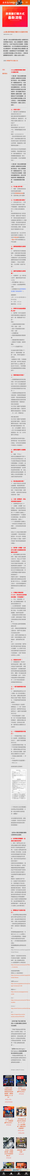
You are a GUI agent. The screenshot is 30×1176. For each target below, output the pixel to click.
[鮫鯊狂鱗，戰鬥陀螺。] (21, 1138)
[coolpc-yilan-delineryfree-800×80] (15, 1169)
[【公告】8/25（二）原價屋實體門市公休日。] (21, 1076)
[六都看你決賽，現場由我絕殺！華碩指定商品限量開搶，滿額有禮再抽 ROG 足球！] (8, 1076)
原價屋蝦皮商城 (19, 193)
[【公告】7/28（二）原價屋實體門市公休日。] (8, 1107)
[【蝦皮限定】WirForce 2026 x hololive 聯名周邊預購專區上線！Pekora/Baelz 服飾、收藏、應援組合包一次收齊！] (8, 1163)
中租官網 (15, 237)
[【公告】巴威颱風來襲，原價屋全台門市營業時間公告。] (8, 1138)
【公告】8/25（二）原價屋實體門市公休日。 (21, 1089)
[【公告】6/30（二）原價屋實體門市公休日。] (21, 1163)
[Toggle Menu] (26, 2)
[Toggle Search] (22, 2)
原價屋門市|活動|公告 (12, 60)
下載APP (13, 239)
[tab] (5, 70)
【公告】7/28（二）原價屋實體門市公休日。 (8, 1121)
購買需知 (4, 73)
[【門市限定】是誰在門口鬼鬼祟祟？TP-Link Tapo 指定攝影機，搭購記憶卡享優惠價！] (21, 1107)
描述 (3, 69)
